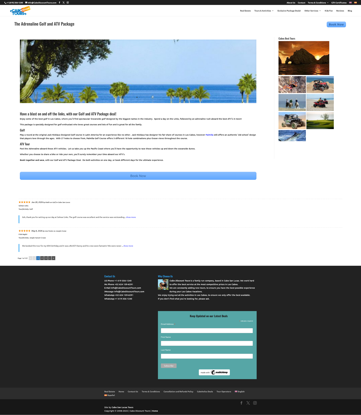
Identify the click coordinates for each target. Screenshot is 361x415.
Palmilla (209, 134)
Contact (301, 3)
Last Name (166, 350)
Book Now (336, 24)
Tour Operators (224, 391)
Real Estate (245, 11)
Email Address (168, 324)
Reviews (340, 11)
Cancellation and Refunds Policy (178, 391)
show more (131, 217)
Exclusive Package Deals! (289, 11)
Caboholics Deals (205, 391)
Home (121, 391)
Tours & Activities (262, 11)
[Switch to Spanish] (355, 3)
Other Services (311, 11)
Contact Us (133, 391)
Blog (350, 11)
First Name (166, 337)
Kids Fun (329, 11)
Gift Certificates (339, 3)
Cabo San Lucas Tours (122, 407)
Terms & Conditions (317, 3)
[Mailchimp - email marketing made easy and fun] (214, 374)
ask (207, 298)
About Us (291, 3)
